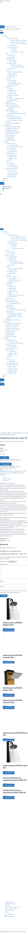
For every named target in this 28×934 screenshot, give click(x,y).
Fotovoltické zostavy (11, 148)
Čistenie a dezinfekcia (16, 65)
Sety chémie (12, 68)
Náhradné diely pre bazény (15, 117)
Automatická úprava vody (12, 105)
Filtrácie (7, 70)
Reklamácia (7, 905)
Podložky (11, 88)
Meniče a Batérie (10, 153)
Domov (2, 433)
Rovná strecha (12, 170)
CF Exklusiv (14, 50)
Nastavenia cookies (9, 910)
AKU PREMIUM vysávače (15, 83)
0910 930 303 (10, 914)
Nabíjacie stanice (13, 158)
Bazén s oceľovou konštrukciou (19, 43)
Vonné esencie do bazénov (18, 67)
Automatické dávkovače (14, 107)
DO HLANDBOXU (12, 473)
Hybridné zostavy (13, 151)
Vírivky (7, 53)
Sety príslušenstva (13, 100)
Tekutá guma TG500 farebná (13, 128)
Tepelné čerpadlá (10, 110)
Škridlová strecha (13, 175)
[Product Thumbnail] (2, 384)
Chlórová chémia (13, 60)
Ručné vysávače (13, 80)
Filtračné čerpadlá (13, 75)
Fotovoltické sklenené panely (16, 146)
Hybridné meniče (13, 156)
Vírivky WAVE (12, 55)
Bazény (4, 35)
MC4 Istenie (12, 163)
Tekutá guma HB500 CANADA (13, 126)
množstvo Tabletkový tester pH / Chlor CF (10, 459)
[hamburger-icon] (1, 33)
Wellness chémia (13, 63)
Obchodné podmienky (10, 902)
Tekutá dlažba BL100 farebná (13, 131)
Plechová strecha (13, 173)
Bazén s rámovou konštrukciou (19, 40)
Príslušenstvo (9, 87)
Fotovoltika (5, 141)
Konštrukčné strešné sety (12, 168)
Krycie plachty (12, 93)
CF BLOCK (14, 48)
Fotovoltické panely (10, 143)
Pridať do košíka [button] (9, 630)
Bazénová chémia (10, 58)
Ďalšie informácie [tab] (7, 479)
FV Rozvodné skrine (13, 166)
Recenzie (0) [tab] (6, 480)
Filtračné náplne (12, 73)
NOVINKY (8, 121)
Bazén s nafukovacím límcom (18, 42)
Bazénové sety (12, 45)
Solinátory (11, 108)
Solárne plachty (12, 92)
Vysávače (8, 78)
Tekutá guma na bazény (11, 130)
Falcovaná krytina (13, 171)
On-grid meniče (12, 155)
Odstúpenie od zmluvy (10, 903)
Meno (2, 581)
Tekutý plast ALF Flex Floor (12, 133)
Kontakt (5, 178)
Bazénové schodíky (13, 95)
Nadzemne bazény (13, 38)
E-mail (2, 586)
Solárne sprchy (9, 102)
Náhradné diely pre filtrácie (15, 118)
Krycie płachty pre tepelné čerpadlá (17, 113)
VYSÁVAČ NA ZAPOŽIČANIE (13, 123)
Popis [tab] (4, 477)
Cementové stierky (10, 135)
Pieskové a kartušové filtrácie (16, 72)
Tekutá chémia (12, 62)
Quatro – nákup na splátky (11, 908)
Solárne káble (12, 165)
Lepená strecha (12, 176)
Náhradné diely (9, 115)
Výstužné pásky (10, 138)
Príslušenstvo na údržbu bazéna (16, 98)
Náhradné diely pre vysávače (16, 120)
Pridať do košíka (6, 464)
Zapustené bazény (13, 47)
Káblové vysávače (13, 85)
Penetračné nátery (10, 136)
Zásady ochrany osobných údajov (13, 907)
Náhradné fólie (12, 90)
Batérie (10, 160)
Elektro (7, 161)
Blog (4, 180)
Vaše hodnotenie (4, 561)
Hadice (10, 97)
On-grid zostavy (13, 150)
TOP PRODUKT (20, 473)
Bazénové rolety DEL (11, 103)
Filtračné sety (12, 77)
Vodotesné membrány (11, 140)
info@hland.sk (10, 916)
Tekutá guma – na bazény (17, 52)
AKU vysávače (12, 82)
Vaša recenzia (4, 564)
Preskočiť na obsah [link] (4, 0)
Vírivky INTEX (12, 57)
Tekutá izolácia (6, 125)
